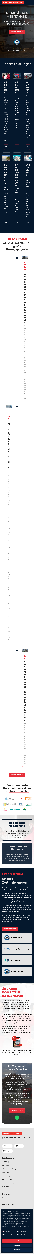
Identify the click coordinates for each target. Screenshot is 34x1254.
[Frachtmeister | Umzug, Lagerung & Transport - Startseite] (13, 2)
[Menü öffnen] (30, 2)
